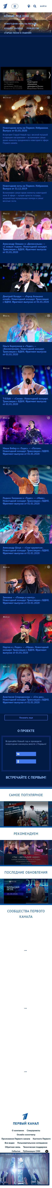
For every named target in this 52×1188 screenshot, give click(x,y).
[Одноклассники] (26, 761)
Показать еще (26, 717)
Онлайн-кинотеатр (26, 1134)
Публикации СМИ (31, 1151)
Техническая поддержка (35, 1147)
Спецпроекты (33, 1130)
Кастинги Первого (42, 1138)
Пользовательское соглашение (32, 1142)
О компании (18, 1130)
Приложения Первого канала (16, 1138)
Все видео (10, 1142)
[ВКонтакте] (26, 754)
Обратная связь (12, 1147)
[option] (13, 78)
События (16, 1151)
